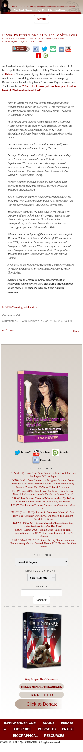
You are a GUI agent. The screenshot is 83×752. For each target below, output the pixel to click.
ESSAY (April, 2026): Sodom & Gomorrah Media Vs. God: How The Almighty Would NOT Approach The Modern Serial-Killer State (43, 515)
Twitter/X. (26, 452)
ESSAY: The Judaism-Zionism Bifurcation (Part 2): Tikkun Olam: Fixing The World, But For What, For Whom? (43, 499)
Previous (8, 330)
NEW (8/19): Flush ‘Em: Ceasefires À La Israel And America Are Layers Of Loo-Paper (43, 474)
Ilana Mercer (30, 321)
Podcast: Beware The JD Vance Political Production (43, 487)
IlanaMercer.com (20, 723)
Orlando (10, 74)
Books (48, 723)
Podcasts (47, 729)
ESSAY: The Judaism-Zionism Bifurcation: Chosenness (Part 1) (43, 506)
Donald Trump (28, 39)
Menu (41, 19)
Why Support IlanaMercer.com (41, 679)
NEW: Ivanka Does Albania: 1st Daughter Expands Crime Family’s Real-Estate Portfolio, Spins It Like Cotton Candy (43, 481)
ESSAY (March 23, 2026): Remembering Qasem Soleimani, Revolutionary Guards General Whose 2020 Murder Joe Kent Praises (43, 543)
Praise (68, 729)
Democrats (10, 39)
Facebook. (45, 459)
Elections (46, 39)
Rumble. (64, 452)
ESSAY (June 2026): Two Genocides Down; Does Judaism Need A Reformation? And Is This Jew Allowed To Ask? (43, 492)
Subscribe (22, 729)
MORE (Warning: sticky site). (19, 307)
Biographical (25, 735)
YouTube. (45, 452)
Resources (54, 735)
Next (77, 330)
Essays (67, 723)
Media (18, 42)
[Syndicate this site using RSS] (42, 694)
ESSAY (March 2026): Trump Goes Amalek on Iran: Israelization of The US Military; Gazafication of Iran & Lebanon (43, 533)
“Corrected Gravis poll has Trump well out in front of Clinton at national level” (39, 88)
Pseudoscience (33, 42)
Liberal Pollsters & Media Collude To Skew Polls (39, 34)
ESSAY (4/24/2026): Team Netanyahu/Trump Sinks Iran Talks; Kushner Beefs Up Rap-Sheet (43, 524)
